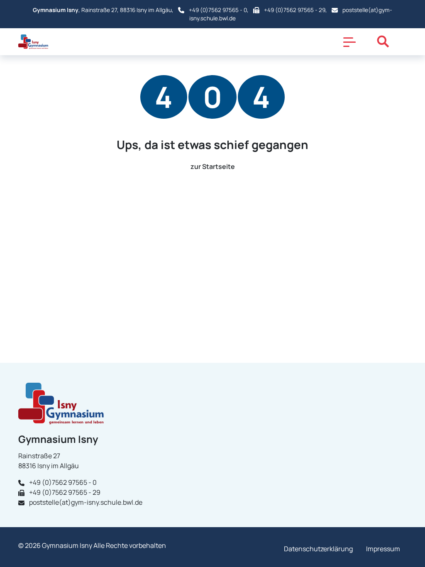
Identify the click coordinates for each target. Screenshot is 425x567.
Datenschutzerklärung (318, 548)
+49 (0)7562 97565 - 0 (218, 10)
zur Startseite (213, 166)
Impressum (383, 548)
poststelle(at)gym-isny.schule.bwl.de (85, 502)
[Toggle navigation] (349, 41)
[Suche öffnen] (383, 41)
